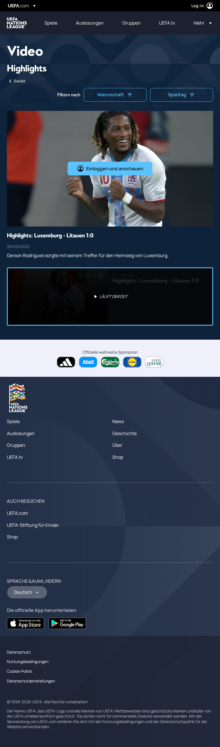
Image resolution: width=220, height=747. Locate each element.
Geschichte (124, 433)
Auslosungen (21, 433)
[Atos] (88, 362)
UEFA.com (17, 513)
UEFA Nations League (17, 22)
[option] (110, 296)
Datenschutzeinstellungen (31, 681)
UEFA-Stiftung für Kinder (33, 525)
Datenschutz (19, 652)
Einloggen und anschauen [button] (114, 168)
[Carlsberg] (110, 362)
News (118, 421)
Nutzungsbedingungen (27, 661)
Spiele (13, 421)
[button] (201, 22)
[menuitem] (53, 22)
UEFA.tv (15, 457)
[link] (51, 22)
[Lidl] (132, 362)
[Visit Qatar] (154, 362)
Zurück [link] (19, 81)
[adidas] (66, 362)
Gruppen (16, 445)
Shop (117, 457)
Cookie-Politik (19, 671)
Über (117, 445)
